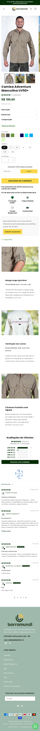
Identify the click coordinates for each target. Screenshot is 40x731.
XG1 (4, 152)
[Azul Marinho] (22, 135)
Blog (5, 668)
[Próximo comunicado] (36, 2)
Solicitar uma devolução (12, 686)
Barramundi (17, 721)
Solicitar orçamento (12, 232)
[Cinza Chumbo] (8, 135)
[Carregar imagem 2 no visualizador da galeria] (20, 78)
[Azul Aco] (31, 135)
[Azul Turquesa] (26, 135)
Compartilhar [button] (7, 239)
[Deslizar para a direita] (38, 79)
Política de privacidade (16, 724)
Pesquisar (7, 655)
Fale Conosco (8, 673)
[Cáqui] (3, 135)
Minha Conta (8, 682)
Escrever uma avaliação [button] (20, 462)
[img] (6, 490)
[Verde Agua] (3, 140)
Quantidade (5, 156)
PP (4, 147)
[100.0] (19, 473)
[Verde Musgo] (12, 135)
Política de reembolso (30, 724)
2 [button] (17, 597)
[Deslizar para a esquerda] (2, 79)
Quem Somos (8, 659)
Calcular (29, 171)
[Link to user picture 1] (6, 534)
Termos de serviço (13, 727)
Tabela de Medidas (8, 126)
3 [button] (20, 597)
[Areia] (17, 135)
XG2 (14, 152)
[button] (4, 9)
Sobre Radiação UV (10, 664)
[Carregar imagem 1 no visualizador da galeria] (9, 78)
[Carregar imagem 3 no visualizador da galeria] (30, 78)
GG (31, 147)
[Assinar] (33, 698)
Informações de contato (27, 727)
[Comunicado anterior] (3, 2)
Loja (5, 677)
